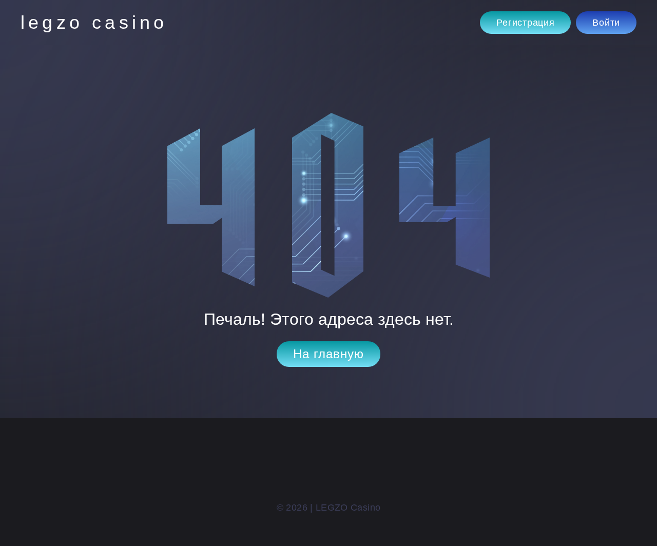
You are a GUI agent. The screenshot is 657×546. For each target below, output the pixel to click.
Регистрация (525, 22)
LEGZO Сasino (94, 22)
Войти (606, 22)
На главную (328, 354)
